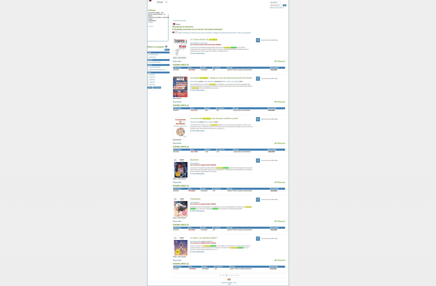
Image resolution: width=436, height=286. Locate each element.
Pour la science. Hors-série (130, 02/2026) (207, 44)
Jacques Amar (194, 122)
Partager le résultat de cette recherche (225, 33)
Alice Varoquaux (209, 81)
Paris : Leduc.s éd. (228, 81)
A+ (152, 26)
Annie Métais (194, 163)
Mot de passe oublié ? (277, 8)
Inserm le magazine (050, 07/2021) (205, 243)
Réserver (281, 61)
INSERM (209, 241)
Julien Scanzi (194, 81)
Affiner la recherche (184, 33)
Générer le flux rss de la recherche (201, 33)
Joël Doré (204, 43)
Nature (150, 60)
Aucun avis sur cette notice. (269, 40)
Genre (150, 65)
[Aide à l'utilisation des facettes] (166, 46)
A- (148, 26)
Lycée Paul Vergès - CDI (228, 283)
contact (150, 22)
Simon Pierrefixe (195, 241)
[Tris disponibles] (176, 33)
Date (149, 72)
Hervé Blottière (194, 43)
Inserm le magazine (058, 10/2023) (205, 204)
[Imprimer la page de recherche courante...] (173, 33)
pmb (229, 284)
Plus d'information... (198, 53)
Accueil (178, 24)
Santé (236, 81)
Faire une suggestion (244, 33)
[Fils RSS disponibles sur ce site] (229, 279)
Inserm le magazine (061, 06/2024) (205, 165)
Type (149, 52)
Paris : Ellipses (209, 122)
